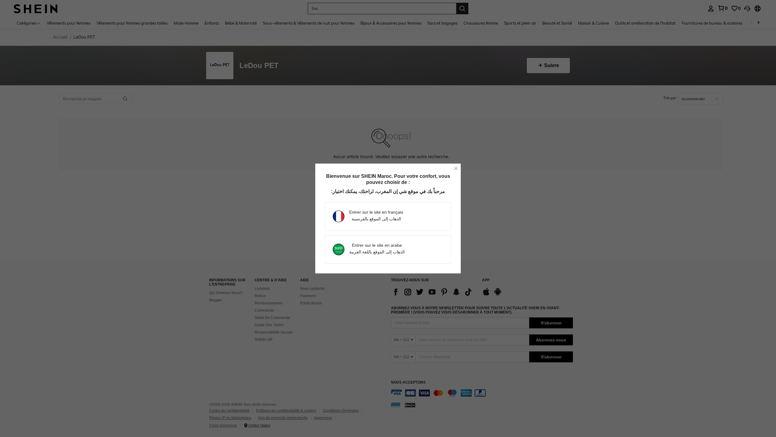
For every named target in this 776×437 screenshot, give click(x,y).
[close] (456, 168)
